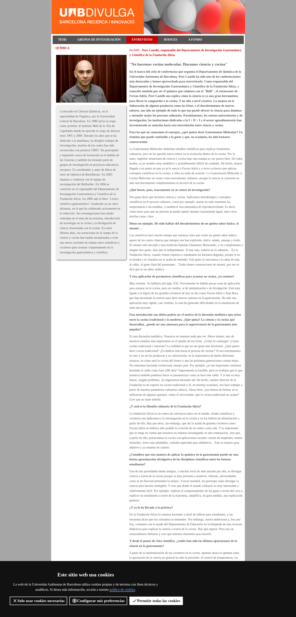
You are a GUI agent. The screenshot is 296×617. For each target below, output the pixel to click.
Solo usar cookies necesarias (41, 601)
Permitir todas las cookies (158, 601)
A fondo (195, 39)
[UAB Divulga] (148, 33)
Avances (170, 39)
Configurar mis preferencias (101, 601)
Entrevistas (142, 39)
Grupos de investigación (99, 39)
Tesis (62, 39)
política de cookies (122, 589)
